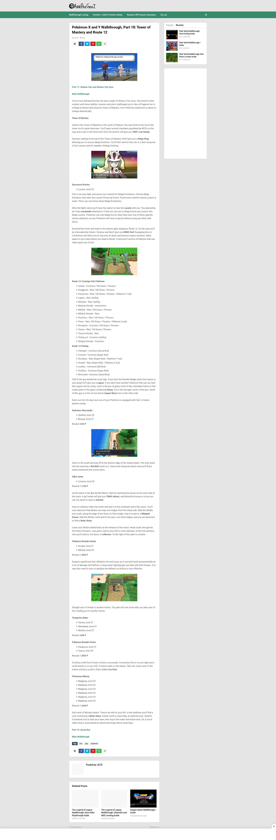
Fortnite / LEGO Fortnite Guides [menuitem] (108, 15)
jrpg (86, 744)
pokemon (94, 744)
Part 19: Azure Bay (81, 730)
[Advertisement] (185, 113)
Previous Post (76, 827)
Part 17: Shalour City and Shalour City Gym (92, 87)
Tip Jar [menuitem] (163, 15)
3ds (83, 38)
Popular (170, 25)
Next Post (154, 827)
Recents (180, 25)
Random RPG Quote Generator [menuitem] (141, 15)
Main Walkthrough (80, 94)
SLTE (76, 38)
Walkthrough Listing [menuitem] (78, 15)
